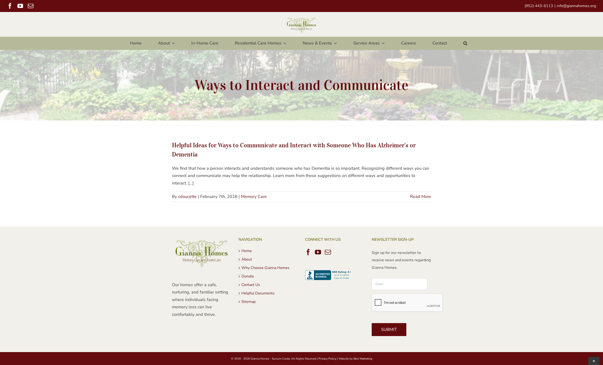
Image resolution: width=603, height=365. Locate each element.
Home (246, 251)
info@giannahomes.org (576, 5)
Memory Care (254, 196)
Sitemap (248, 302)
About (246, 259)
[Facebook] (308, 252)
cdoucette (187, 196)
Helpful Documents (258, 293)
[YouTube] (318, 252)
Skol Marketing (362, 359)
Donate (247, 276)
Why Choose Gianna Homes (265, 268)
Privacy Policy (327, 359)
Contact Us (250, 285)
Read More (420, 196)
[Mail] (328, 252)
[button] (465, 43)
